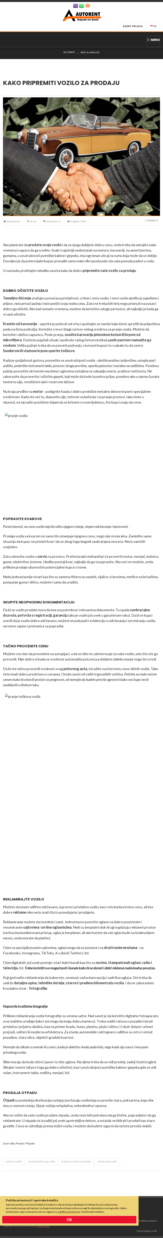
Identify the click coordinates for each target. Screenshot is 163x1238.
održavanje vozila (107, 1161)
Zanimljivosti (13, 221)
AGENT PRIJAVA (133, 26)
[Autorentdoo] (81, 14)
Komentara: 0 (53, 221)
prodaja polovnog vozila (41, 1161)
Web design (43, 1225)
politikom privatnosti (69, 1211)
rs (155, 26)
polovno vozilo (14, 1161)
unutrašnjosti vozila (80, 360)
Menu (155, 40)
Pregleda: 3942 (78, 221)
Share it (152, 220)
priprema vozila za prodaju (76, 1161)
